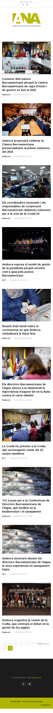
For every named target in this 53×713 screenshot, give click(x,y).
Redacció (6, 94)
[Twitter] (27, 4)
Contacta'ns (46, 705)
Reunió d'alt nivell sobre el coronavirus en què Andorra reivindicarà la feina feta (21, 330)
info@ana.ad (35, 677)
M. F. (4, 458)
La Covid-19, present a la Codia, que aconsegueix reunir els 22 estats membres (24, 450)
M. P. (4, 280)
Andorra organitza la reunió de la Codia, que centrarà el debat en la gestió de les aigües (25, 624)
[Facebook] (23, 4)
